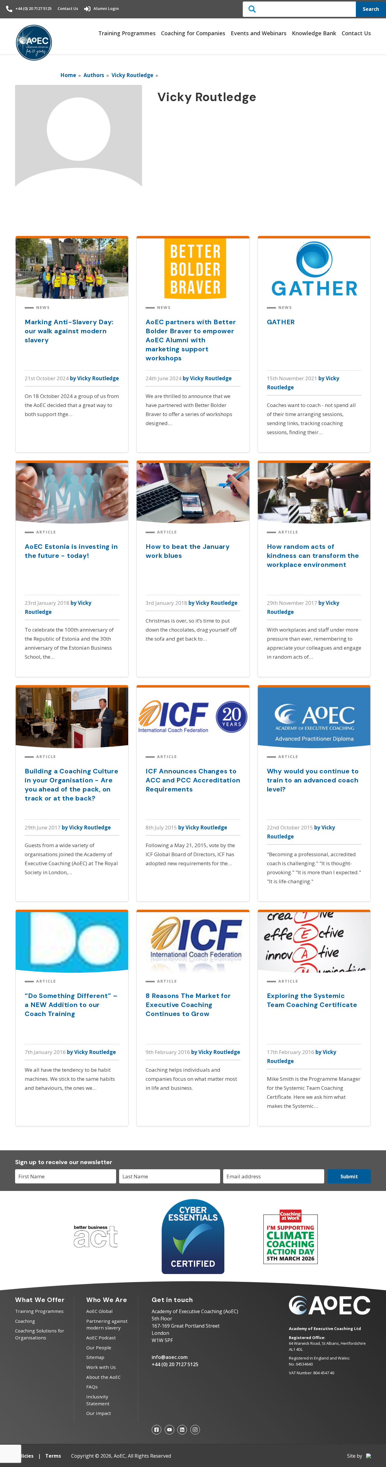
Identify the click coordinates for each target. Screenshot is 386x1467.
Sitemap (95, 1357)
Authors (94, 75)
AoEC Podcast (101, 1338)
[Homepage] (34, 43)
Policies (24, 1456)
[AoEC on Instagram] (195, 1429)
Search (371, 9)
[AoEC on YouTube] (169, 1429)
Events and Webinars (258, 33)
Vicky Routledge (132, 75)
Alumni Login (106, 8)
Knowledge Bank (314, 33)
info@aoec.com (170, 1357)
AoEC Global (99, 1311)
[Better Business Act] (95, 1250)
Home (68, 75)
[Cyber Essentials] (193, 1272)
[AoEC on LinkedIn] (182, 1429)
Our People (98, 1347)
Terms (53, 1456)
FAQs (92, 1387)
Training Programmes (127, 33)
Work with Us (101, 1367)
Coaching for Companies (193, 33)
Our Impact (98, 1413)
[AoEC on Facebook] (156, 1429)
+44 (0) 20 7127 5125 (33, 8)
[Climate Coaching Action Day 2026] (290, 1263)
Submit (349, 1176)
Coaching (25, 1321)
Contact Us (68, 8)
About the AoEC (103, 1377)
